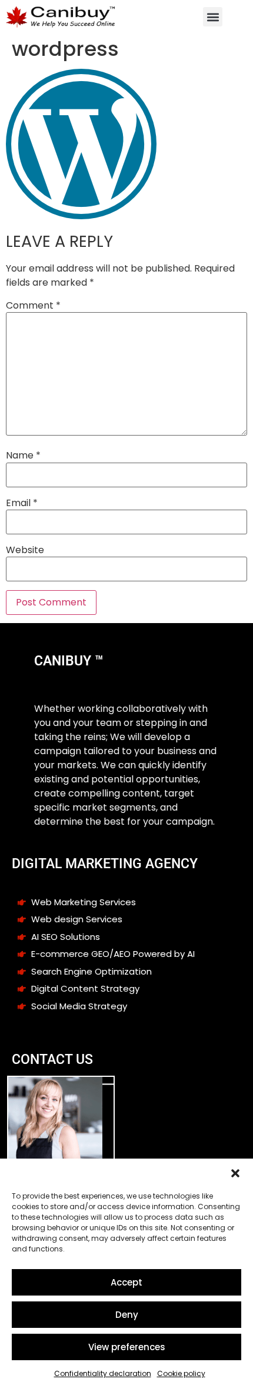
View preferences (126, 1347)
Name (23, 455)
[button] (235, 1173)
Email (22, 503)
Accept (126, 1282)
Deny (126, 1314)
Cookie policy (181, 1373)
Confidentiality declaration (102, 1373)
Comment (33, 305)
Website (25, 550)
